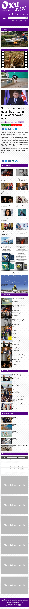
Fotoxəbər (14, 417)
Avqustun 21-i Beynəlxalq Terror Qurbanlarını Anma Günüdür (21, 218)
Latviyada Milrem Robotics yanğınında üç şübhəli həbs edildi (22, 205)
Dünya (3, 122)
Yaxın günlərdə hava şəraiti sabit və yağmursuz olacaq (18, 299)
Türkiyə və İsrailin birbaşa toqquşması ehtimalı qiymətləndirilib (7, 192)
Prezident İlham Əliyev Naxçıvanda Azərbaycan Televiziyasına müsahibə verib (19, 383)
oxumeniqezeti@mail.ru (14, 604)
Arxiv (26, 20)
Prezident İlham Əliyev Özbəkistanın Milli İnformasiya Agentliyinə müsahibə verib (18, 341)
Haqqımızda (21, 21)
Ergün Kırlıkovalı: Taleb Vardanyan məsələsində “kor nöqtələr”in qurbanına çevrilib (20, 390)
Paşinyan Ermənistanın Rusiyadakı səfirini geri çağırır (21, 192)
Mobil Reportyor (22, 14)
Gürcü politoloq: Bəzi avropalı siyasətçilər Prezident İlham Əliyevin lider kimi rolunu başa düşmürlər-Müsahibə (19, 405)
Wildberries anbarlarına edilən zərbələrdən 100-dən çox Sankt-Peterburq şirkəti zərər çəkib (7, 178)
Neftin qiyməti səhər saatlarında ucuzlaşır (16, 313)
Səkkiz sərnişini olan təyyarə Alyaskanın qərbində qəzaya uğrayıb (6, 246)
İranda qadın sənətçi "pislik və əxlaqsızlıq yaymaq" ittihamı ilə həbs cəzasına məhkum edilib (7, 218)
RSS (22, 602)
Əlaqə (26, 21)
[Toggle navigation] (4, 17)
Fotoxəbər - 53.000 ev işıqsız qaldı (20, 445)
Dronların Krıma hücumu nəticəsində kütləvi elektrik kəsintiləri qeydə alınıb (22, 246)
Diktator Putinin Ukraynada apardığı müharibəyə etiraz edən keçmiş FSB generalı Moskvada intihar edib (22, 178)
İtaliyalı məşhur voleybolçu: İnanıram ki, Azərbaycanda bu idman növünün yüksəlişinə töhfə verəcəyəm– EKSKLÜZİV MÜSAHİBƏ (19, 398)
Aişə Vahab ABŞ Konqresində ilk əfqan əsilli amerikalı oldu (7, 205)
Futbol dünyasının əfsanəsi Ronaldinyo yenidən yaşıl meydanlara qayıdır (18, 334)
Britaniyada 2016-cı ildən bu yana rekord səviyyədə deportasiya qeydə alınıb (21, 232)
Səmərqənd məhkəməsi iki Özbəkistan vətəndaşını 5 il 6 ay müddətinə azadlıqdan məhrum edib (18, 356)
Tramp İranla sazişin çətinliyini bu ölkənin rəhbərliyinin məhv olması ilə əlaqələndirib (7, 232)
